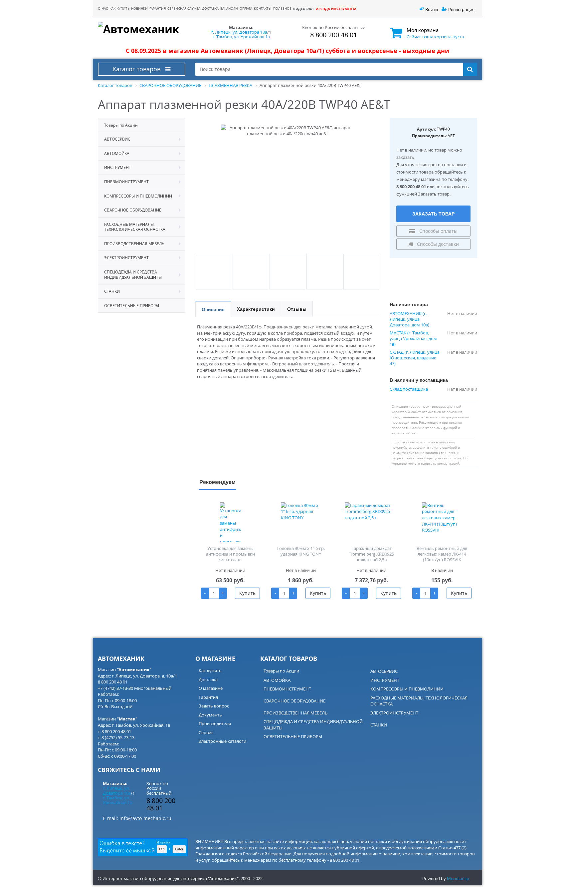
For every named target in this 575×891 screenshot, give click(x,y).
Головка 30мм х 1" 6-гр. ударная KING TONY (301, 551)
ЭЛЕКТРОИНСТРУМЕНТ (394, 713)
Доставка (208, 679)
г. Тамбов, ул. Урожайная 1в (241, 37)
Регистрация (461, 9)
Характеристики (256, 308)
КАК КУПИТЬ (119, 8)
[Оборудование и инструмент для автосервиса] (141, 29)
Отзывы (296, 308)
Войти (431, 9)
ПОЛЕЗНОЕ (282, 8)
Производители (215, 723)
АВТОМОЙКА (277, 680)
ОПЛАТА (246, 8)
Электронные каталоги (222, 741)
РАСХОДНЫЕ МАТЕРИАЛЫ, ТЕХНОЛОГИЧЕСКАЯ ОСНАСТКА (419, 701)
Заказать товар (433, 213)
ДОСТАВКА (210, 8)
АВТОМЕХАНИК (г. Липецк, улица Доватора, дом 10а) (409, 319)
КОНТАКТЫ (263, 8)
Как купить (210, 670)
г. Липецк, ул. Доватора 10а (239, 32)
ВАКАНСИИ (229, 8)
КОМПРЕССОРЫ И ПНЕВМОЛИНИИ (407, 689)
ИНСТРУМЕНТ (384, 680)
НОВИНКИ (139, 8)
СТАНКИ (378, 725)
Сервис (206, 732)
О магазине (211, 688)
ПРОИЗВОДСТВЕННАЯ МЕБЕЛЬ (295, 713)
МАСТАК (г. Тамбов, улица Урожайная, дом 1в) (413, 338)
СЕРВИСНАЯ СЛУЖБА (183, 8)
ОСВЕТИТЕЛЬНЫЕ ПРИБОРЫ (293, 736)
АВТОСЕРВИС (384, 671)
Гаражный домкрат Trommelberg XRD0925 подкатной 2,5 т (371, 554)
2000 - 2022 (252, 878)
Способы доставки (437, 244)
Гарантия (208, 697)
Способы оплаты (438, 231)
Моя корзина (423, 30)
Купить (247, 593)
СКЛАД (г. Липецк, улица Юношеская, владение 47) (415, 357)
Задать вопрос (214, 706)
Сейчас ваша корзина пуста (435, 37)
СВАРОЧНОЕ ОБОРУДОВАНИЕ (294, 701)
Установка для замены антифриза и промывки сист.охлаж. (230, 554)
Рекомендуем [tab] (217, 482)
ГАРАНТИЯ (157, 8)
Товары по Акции (281, 671)
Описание (213, 309)
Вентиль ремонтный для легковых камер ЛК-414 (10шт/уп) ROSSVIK (442, 554)
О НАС (103, 8)
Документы (211, 715)
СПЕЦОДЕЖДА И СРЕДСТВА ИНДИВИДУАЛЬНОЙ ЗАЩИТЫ (313, 724)
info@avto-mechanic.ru (145, 818)
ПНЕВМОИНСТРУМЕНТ (287, 689)
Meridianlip (458, 878)
